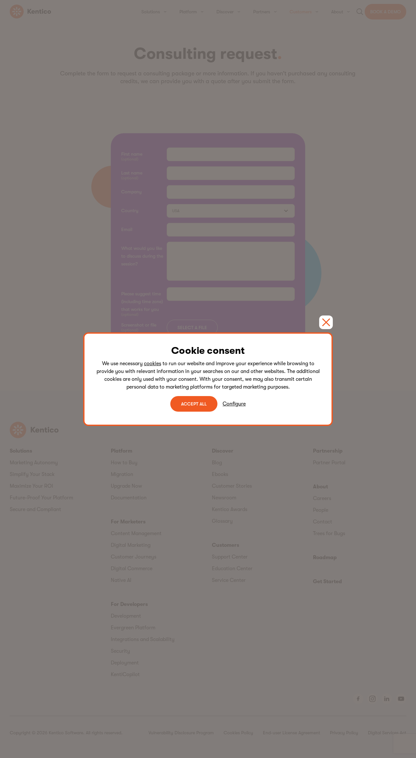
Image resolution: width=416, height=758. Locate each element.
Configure (234, 404)
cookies (152, 363)
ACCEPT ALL (194, 403)
